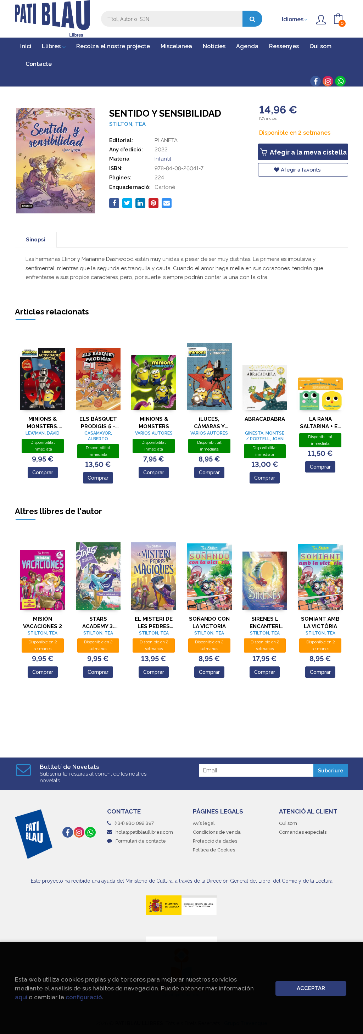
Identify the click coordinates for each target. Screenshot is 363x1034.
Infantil (163, 159)
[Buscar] (252, 19)
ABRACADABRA (265, 419)
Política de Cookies (214, 850)
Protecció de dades (215, 841)
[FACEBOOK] (315, 81)
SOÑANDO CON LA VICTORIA (209, 623)
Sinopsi (35, 239)
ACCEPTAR (311, 988)
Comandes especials (302, 832)
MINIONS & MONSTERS (154, 423)
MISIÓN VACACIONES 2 (42, 623)
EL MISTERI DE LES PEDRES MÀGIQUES (154, 623)
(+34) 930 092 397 (134, 823)
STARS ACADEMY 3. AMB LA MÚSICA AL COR (98, 623)
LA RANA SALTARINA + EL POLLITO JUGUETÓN (320, 423)
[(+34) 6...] (340, 81)
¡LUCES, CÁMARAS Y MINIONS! (209, 423)
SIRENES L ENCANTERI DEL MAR (265, 623)
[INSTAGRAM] (328, 81)
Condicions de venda (217, 832)
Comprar (42, 472)
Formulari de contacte (141, 841)
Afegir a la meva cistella (307, 152)
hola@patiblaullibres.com (144, 832)
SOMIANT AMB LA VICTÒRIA (320, 623)
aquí (21, 997)
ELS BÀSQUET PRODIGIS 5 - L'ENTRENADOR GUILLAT (98, 423)
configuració (84, 997)
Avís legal (204, 823)
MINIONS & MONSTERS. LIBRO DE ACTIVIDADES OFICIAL (43, 423)
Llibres (52, 46)
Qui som (288, 823)
